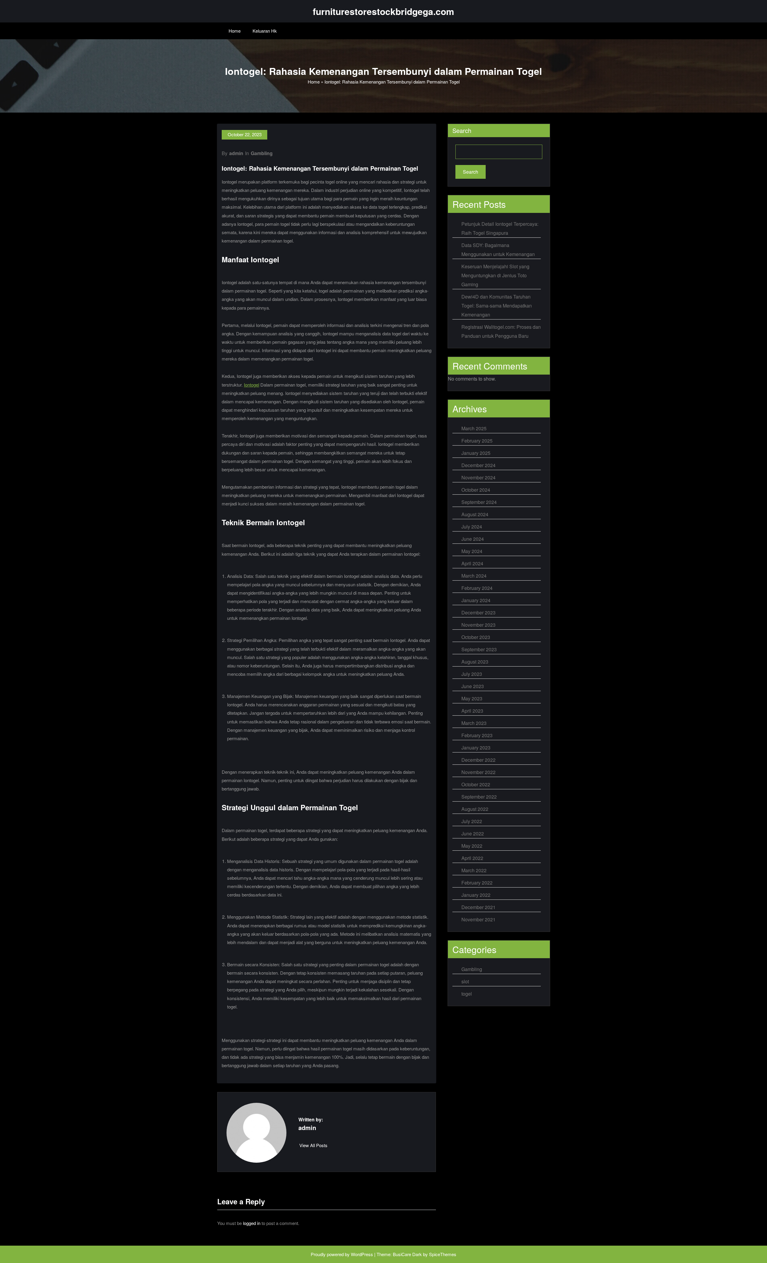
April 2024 (472, 563)
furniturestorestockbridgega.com (383, 11)
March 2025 (474, 428)
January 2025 (475, 452)
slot (465, 981)
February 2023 (477, 735)
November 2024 (478, 477)
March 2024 (474, 575)
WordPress (362, 1254)
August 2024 (474, 514)
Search (461, 130)
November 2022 (478, 772)
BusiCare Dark (407, 1254)
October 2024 (475, 489)
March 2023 (474, 723)
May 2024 (471, 551)
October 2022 (475, 784)
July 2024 (471, 526)
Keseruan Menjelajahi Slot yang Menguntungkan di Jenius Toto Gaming (495, 275)
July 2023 (471, 673)
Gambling (262, 153)
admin (236, 153)
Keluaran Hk (265, 31)
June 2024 (472, 538)
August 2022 (474, 808)
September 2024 (479, 502)
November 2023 (478, 624)
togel (466, 993)
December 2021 (478, 907)
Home (235, 31)
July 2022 (471, 821)
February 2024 (477, 587)
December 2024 (478, 465)
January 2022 (475, 894)
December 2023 (478, 612)
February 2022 (477, 882)
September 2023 (479, 649)
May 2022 (471, 845)
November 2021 (478, 919)
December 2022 (478, 759)
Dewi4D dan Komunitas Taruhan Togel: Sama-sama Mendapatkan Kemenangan (496, 305)
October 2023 (475, 637)
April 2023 (472, 710)
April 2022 (472, 858)
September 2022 (479, 796)
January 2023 (475, 747)
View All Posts (313, 1145)
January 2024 (475, 600)
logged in (251, 1223)
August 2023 (474, 661)
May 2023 (471, 698)
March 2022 (474, 870)
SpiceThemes (442, 1254)
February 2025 (477, 440)
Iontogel (251, 384)
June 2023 (472, 686)
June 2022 (472, 833)
